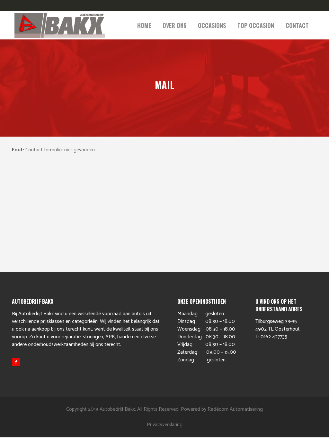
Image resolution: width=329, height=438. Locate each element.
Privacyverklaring (164, 424)
